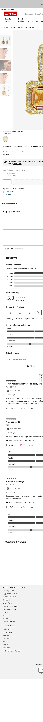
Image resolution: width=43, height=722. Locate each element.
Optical (5, 645)
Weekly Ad (6, 635)
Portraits (6, 642)
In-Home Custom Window (12, 651)
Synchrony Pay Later (10, 609)
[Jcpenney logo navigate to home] (10, 14)
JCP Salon (6, 638)
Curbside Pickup (8, 632)
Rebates (5, 618)
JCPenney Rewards (9, 597)
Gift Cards (6, 615)
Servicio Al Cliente (9, 622)
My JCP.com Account (10, 594)
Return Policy (7, 603)
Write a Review (17, 131)
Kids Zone (6, 648)
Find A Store (7, 629)
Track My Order (8, 591)
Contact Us (7, 600)
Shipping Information (10, 606)
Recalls (5, 612)
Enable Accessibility (7, 9)
